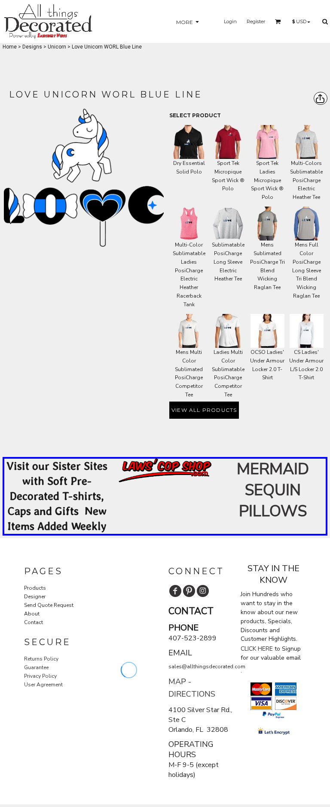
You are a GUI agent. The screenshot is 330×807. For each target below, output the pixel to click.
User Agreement (43, 684)
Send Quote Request (48, 605)
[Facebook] (175, 591)
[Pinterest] (189, 591)
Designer (35, 596)
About (32, 613)
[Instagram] (203, 591)
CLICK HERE (257, 649)
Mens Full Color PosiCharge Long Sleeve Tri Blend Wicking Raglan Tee (306, 270)
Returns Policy (41, 658)
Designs (32, 47)
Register (256, 21)
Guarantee (36, 667)
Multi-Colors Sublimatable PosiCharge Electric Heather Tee (306, 180)
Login (230, 21)
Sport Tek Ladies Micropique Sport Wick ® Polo (267, 180)
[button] (165, 470)
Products (35, 588)
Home (10, 47)
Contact (33, 622)
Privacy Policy (40, 676)
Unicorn (57, 47)
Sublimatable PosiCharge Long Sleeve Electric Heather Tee (228, 261)
